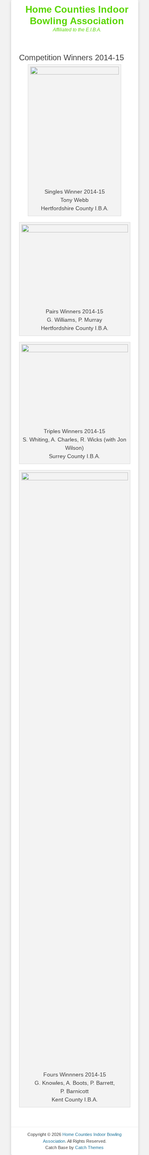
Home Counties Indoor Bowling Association (76, 15)
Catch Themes (89, 1147)
